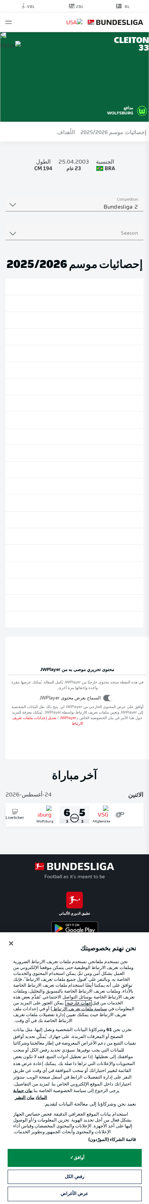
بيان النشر (24, 1098)
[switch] (108, 698)
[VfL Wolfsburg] (142, 110)
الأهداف (66, 132)
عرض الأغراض (74, 1194)
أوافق (79, 1157)
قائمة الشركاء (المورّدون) (112, 1139)
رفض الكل (74, 1177)
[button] (8, 22)
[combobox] (74, 207)
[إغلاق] (11, 943)
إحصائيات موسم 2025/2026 (113, 132)
